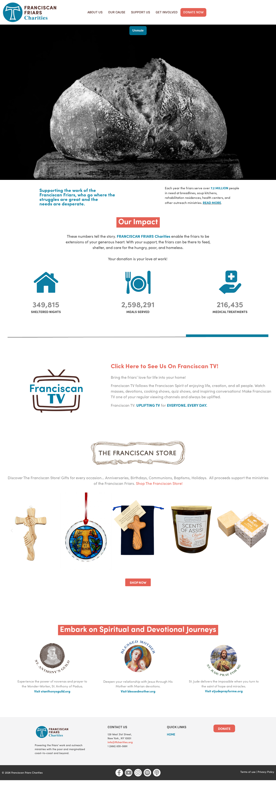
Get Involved (167, 12)
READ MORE (212, 202)
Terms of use (248, 772)
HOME (171, 734)
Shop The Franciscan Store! (159, 483)
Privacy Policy (266, 772)
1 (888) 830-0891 (117, 746)
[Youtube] (128, 772)
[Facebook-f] (119, 772)
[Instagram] (138, 772)
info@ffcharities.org (120, 742)
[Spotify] (147, 772)
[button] (11, 530)
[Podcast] (157, 772)
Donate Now (193, 12)
